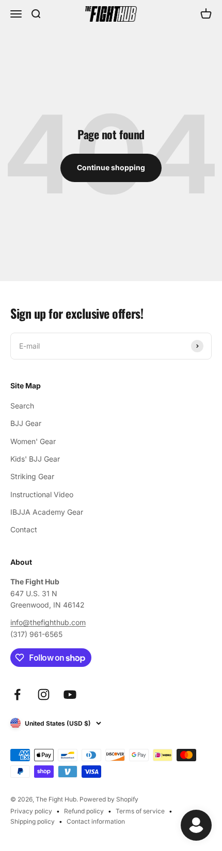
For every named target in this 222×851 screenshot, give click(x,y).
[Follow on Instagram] (44, 694)
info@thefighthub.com (48, 622)
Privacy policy (31, 811)
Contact (23, 529)
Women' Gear (33, 441)
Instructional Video (41, 494)
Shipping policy (32, 821)
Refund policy (84, 811)
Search (22, 405)
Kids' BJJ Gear (35, 458)
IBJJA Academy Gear (46, 512)
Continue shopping (111, 167)
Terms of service (140, 811)
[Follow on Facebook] (17, 694)
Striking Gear (32, 476)
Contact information (96, 821)
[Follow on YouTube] (70, 694)
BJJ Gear (25, 423)
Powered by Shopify (109, 799)
